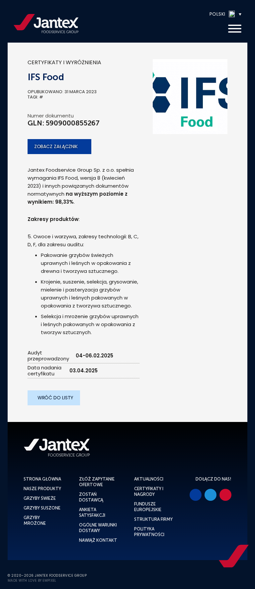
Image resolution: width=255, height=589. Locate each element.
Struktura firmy (153, 519)
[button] (205, 14)
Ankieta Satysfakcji (92, 512)
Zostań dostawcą (91, 497)
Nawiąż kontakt (98, 540)
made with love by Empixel (32, 580)
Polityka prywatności (149, 531)
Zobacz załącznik (56, 146)
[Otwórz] (234, 29)
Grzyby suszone (42, 507)
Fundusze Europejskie (147, 506)
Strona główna (42, 479)
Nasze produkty (42, 488)
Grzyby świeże (40, 498)
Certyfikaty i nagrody (148, 491)
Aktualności (148, 479)
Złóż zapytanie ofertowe (97, 482)
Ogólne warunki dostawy (98, 527)
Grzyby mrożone (35, 520)
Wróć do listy (56, 397)
